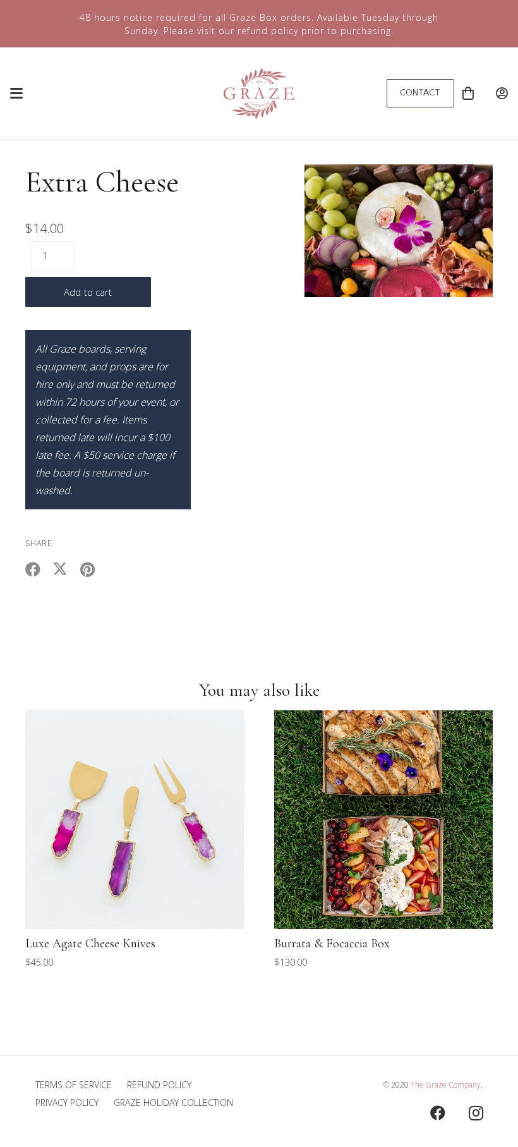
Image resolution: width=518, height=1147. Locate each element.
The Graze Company (446, 1084)
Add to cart (88, 292)
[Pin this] (93, 569)
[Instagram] (476, 1113)
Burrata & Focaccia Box (332, 943)
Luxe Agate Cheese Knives (90, 943)
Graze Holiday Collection (173, 1102)
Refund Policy (159, 1085)
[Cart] (468, 93)
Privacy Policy (67, 1102)
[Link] (502, 93)
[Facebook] (438, 1113)
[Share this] (38, 569)
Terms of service (73, 1085)
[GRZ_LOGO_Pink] (259, 93)
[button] (16, 93)
